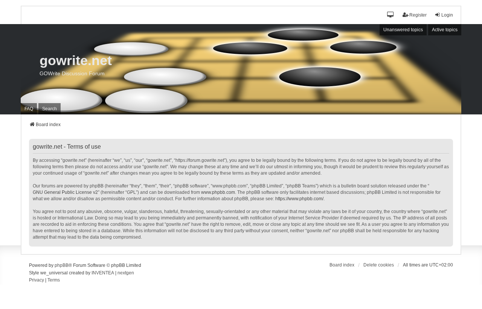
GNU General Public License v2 (65, 192)
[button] (391, 15)
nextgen (125, 273)
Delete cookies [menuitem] (378, 265)
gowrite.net (76, 60)
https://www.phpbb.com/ (299, 198)
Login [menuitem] (447, 15)
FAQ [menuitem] (28, 108)
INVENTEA (103, 273)
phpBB (62, 265)
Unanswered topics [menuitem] (403, 29)
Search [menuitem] (49, 108)
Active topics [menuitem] (445, 29)
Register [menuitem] (418, 15)
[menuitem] (36, 280)
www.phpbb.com (218, 192)
